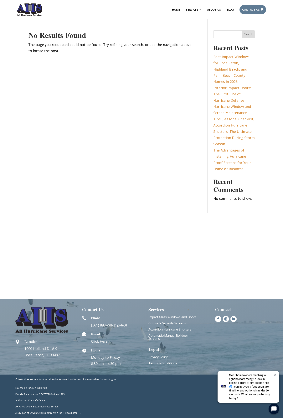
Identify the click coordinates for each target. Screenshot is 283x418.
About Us (214, 9)
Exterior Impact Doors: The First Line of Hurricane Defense (232, 94)
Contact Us (252, 9)
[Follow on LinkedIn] (233, 319)
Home (176, 9)
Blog (230, 9)
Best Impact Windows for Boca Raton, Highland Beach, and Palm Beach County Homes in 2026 (231, 69)
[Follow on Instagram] (226, 319)
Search (248, 34)
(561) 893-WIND (103, 325)
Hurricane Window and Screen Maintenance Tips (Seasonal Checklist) (233, 112)
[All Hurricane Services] (29, 9)
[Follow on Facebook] (218, 319)
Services (192, 9)
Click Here (99, 341)
